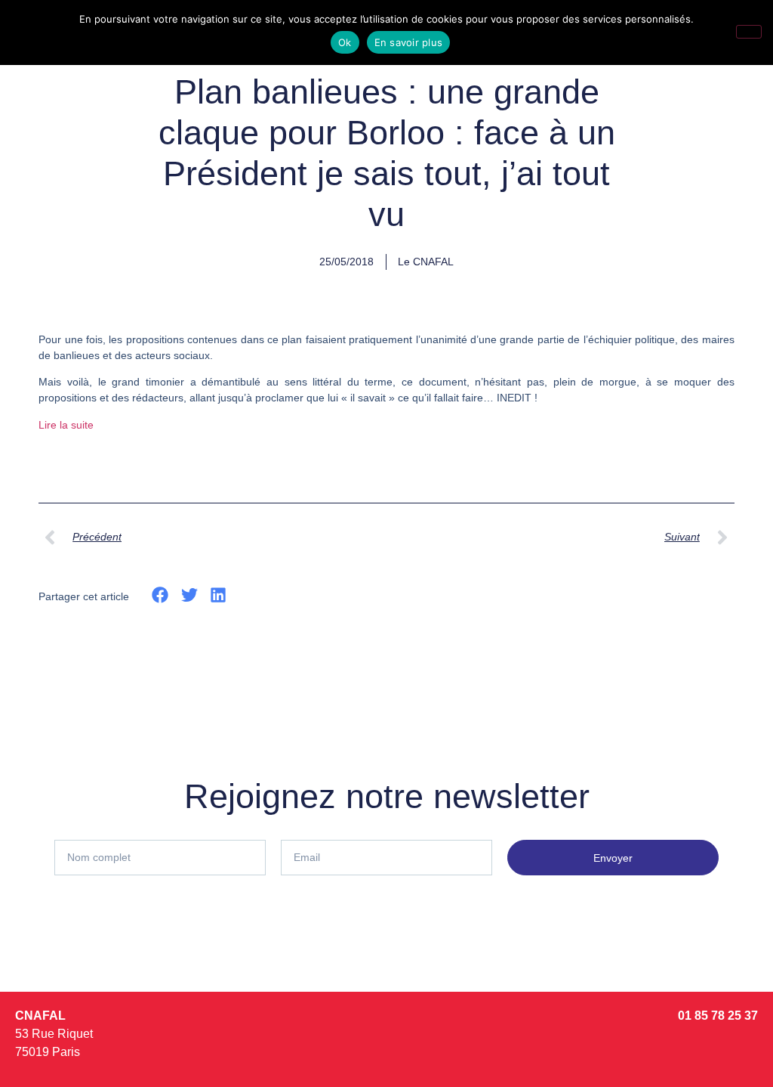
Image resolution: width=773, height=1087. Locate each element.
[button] (160, 595)
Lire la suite (66, 425)
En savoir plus (408, 42)
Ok (345, 42)
